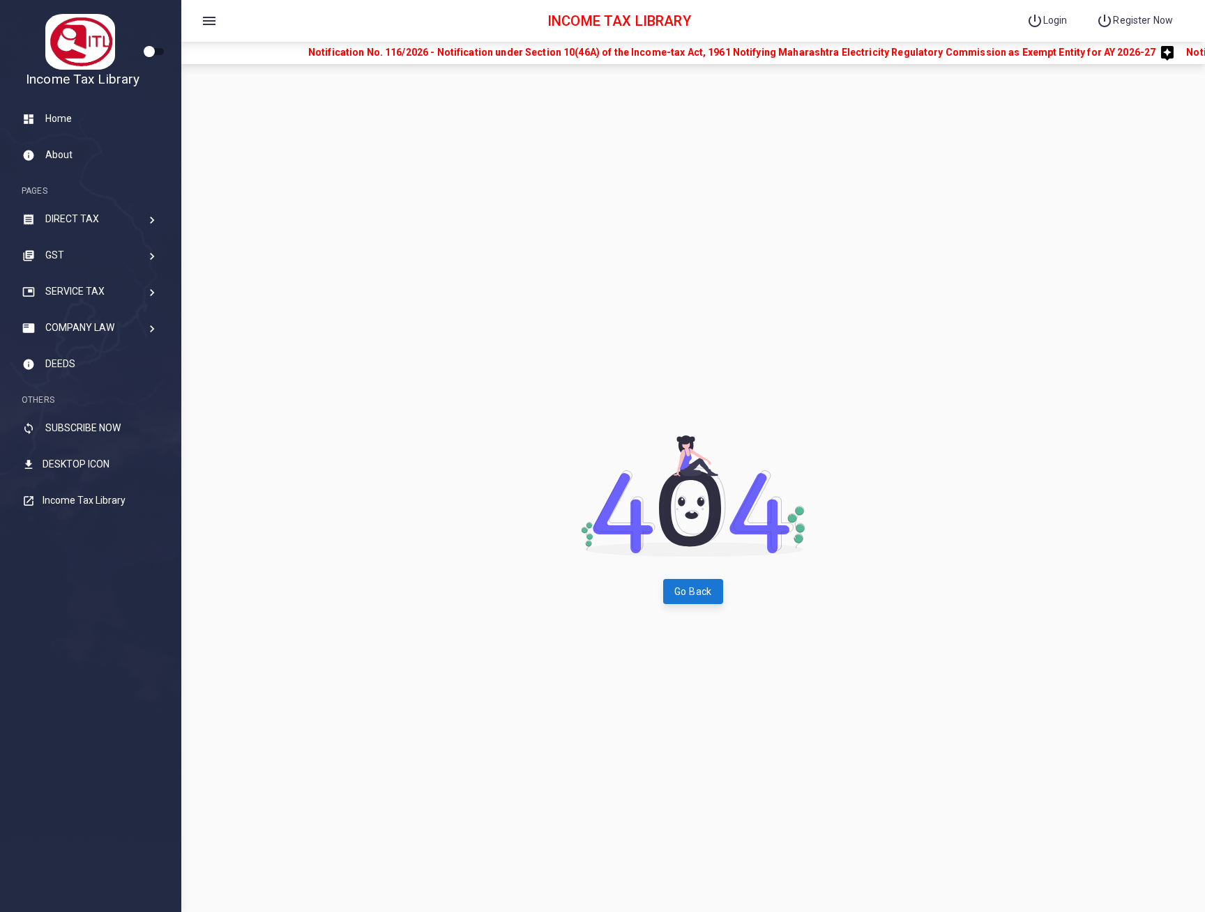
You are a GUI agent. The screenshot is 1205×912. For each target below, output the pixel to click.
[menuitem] (1050, 20)
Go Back (693, 591)
